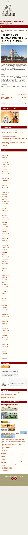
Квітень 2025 (5, 190)
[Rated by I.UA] (5, 484)
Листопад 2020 (5, 312)
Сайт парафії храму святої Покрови (12, 22)
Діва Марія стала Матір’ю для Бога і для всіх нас (21, 96)
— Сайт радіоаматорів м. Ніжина (8, 394)
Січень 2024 (4, 224)
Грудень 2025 (5, 171)
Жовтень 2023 (5, 231)
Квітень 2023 (5, 245)
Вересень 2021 (5, 289)
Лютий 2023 (4, 249)
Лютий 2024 (4, 222)
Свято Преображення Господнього (9, 136)
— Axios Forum (4, 470)
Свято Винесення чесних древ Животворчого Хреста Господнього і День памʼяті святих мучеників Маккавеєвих (13, 144)
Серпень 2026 (5, 153)
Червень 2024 (5, 213)
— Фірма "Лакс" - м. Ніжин (6, 396)
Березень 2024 (5, 219)
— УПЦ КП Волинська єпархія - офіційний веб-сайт (12, 439)
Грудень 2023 (5, 226)
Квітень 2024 (5, 217)
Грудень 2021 (5, 282)
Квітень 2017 (5, 351)
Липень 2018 (5, 344)
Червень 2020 (5, 323)
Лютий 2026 (4, 166)
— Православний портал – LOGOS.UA (9, 468)
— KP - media (4, 450)
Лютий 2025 (4, 194)
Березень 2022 (5, 275)
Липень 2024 (5, 210)
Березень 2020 (5, 330)
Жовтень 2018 (5, 339)
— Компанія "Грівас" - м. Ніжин (8, 397)
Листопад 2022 (5, 256)
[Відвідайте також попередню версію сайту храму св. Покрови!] (10, 123)
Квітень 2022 (5, 272)
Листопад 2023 (5, 229)
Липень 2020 (5, 321)
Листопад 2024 (5, 201)
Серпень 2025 (5, 180)
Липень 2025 (5, 183)
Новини (4, 30)
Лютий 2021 (4, 305)
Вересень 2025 (5, 178)
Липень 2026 (5, 155)
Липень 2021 (5, 293)
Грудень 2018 (5, 337)
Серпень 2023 (5, 236)
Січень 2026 (4, 169)
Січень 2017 (4, 353)
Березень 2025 (5, 192)
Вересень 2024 (5, 206)
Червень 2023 (5, 240)
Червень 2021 (5, 296)
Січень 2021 (4, 307)
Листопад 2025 (5, 173)
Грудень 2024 (5, 199)
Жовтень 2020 (5, 314)
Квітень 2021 (5, 300)
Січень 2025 (4, 196)
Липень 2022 (5, 266)
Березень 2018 (5, 349)
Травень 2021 (5, 298)
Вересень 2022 (5, 261)
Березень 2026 (5, 164)
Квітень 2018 (5, 346)
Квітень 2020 (5, 328)
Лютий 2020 (4, 332)
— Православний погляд (6, 467)
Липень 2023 (5, 238)
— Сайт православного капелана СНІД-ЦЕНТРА (11, 444)
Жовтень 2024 (5, 203)
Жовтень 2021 (5, 286)
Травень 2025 (5, 187)
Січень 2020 (4, 335)
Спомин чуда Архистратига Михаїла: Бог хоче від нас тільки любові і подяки (7, 96)
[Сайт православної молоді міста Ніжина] (8, 427)
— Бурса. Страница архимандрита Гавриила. (11, 448)
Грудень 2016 (5, 355)
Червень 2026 (5, 157)
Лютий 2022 (4, 277)
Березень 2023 (5, 247)
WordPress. (23, 480)
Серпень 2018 (5, 342)
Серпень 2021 (5, 291)
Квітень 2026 (5, 162)
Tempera (18, 480)
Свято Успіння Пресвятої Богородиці (10, 130)
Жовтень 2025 (5, 176)
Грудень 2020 (5, 309)
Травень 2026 (5, 160)
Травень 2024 (5, 215)
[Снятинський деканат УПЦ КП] (23, 433)
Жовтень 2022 (5, 259)
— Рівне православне (6, 447)
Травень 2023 (5, 243)
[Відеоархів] (12, 478)
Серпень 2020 (5, 319)
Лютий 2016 (4, 358)
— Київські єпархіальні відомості (8, 445)
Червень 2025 (5, 185)
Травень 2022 (5, 270)
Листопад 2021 (5, 284)
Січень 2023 (4, 252)
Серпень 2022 (5, 263)
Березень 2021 (5, 302)
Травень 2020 (5, 326)
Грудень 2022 (5, 254)
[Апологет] (9, 422)
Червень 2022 (5, 268)
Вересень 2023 (5, 233)
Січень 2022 (4, 279)
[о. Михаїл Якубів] (15, 478)
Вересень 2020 (5, 316)
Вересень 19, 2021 (5, 43)
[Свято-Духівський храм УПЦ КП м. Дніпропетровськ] (8, 438)
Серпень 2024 (5, 208)
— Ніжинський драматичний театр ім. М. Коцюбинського (13, 392)
